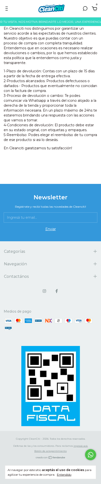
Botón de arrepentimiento (50, 451)
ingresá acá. (81, 445)
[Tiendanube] (50, 458)
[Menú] (7, 9)
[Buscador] (85, 9)
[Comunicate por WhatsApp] (90, 454)
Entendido (64, 474)
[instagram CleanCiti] (44, 291)
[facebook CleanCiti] (57, 291)
